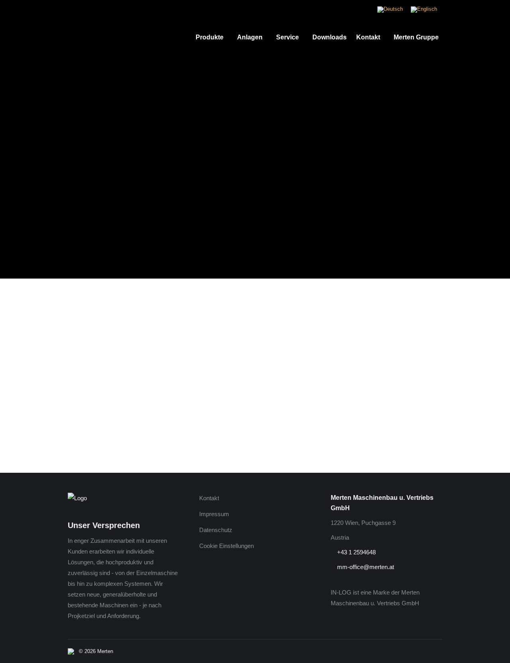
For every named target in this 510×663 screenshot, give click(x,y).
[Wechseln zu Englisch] (424, 9)
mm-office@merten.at (364, 567)
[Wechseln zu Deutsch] (390, 9)
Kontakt (209, 498)
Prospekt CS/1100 (95, 443)
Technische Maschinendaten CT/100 (122, 432)
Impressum (214, 514)
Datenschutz (215, 529)
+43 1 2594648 (355, 552)
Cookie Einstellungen (226, 545)
